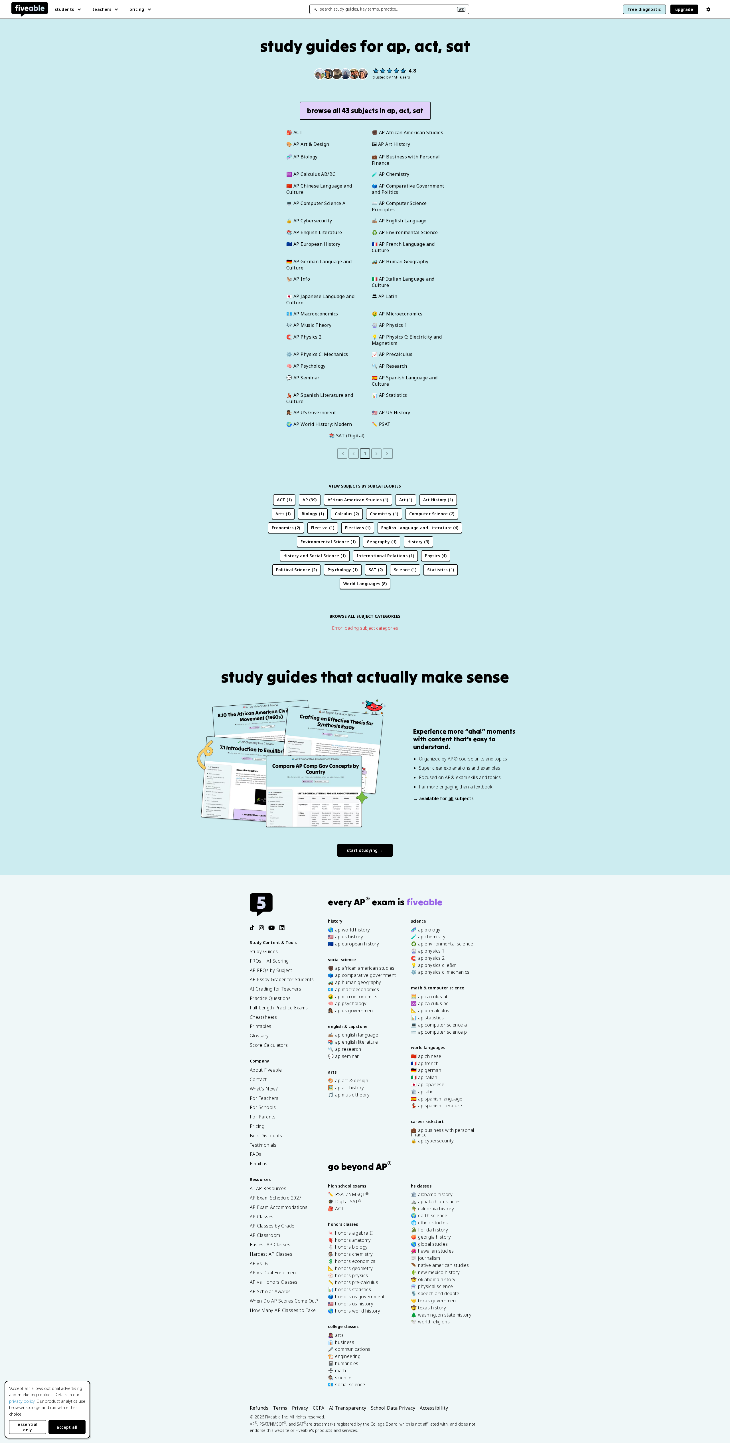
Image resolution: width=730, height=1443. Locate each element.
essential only (27, 1427)
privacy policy (22, 1401)
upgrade (684, 9)
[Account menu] (708, 9)
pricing (136, 9)
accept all (67, 1427)
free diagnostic (644, 9)
